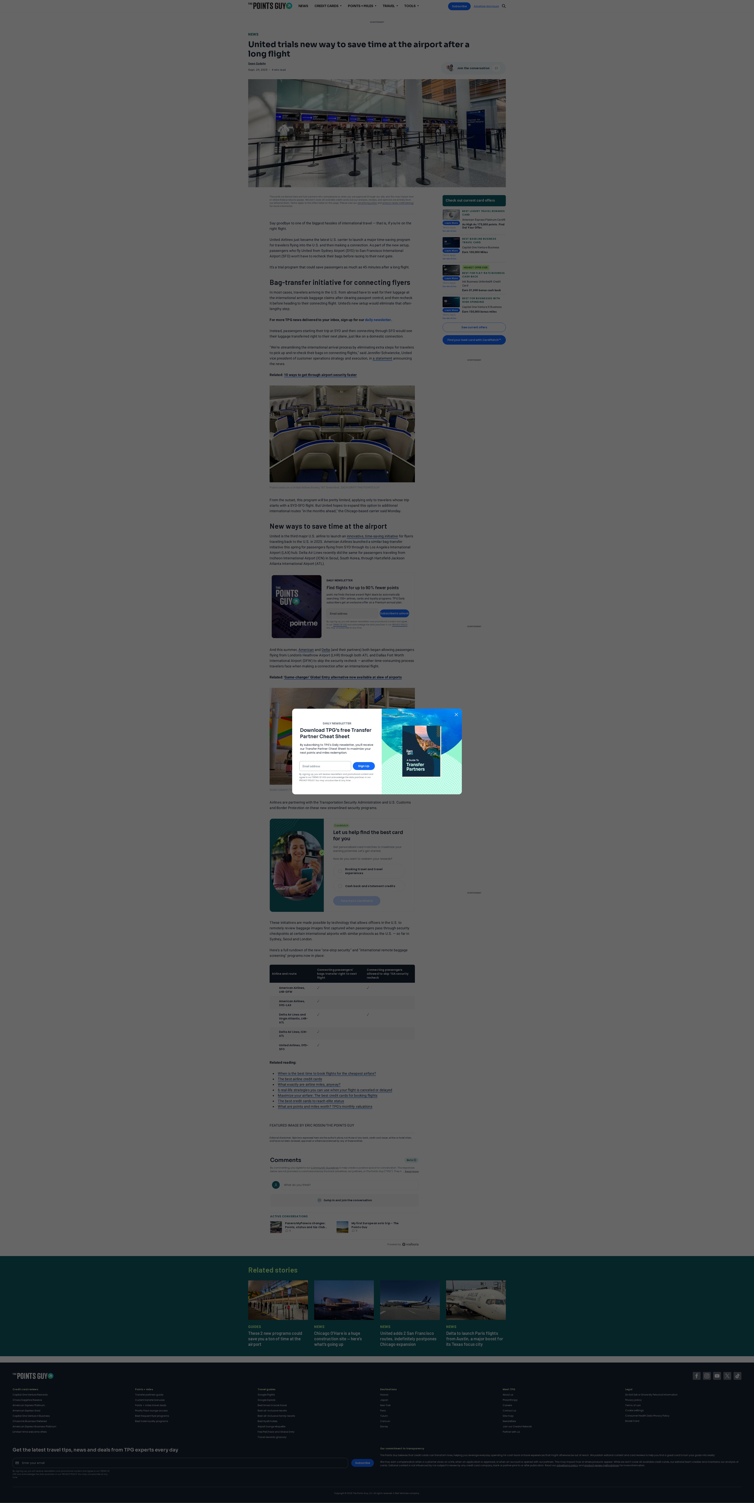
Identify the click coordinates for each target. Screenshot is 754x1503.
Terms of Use (319, 777)
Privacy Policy (307, 780)
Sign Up (363, 766)
